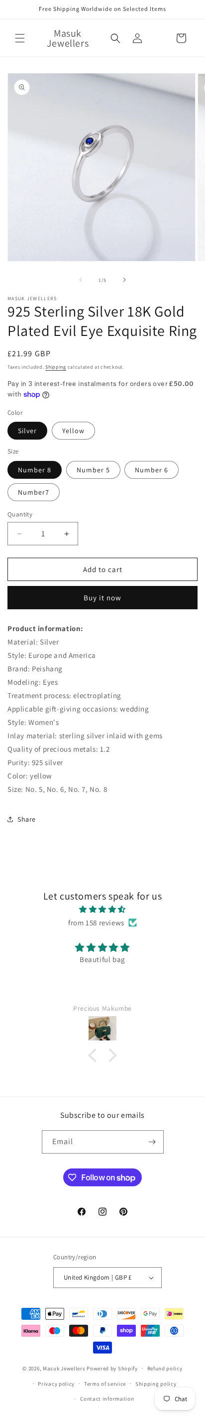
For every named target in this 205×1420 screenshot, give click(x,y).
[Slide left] (81, 280)
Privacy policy (56, 1383)
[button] (20, 38)
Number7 (33, 492)
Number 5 (93, 469)
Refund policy (165, 1368)
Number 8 (34, 469)
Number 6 (151, 469)
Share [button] (26, 819)
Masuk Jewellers (64, 1368)
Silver (27, 430)
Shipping (55, 367)
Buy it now (102, 597)
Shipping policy (156, 1383)
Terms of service (105, 1383)
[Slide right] (124, 280)
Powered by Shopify (112, 1368)
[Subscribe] (152, 1142)
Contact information (107, 1398)
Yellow (73, 430)
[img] (102, 909)
